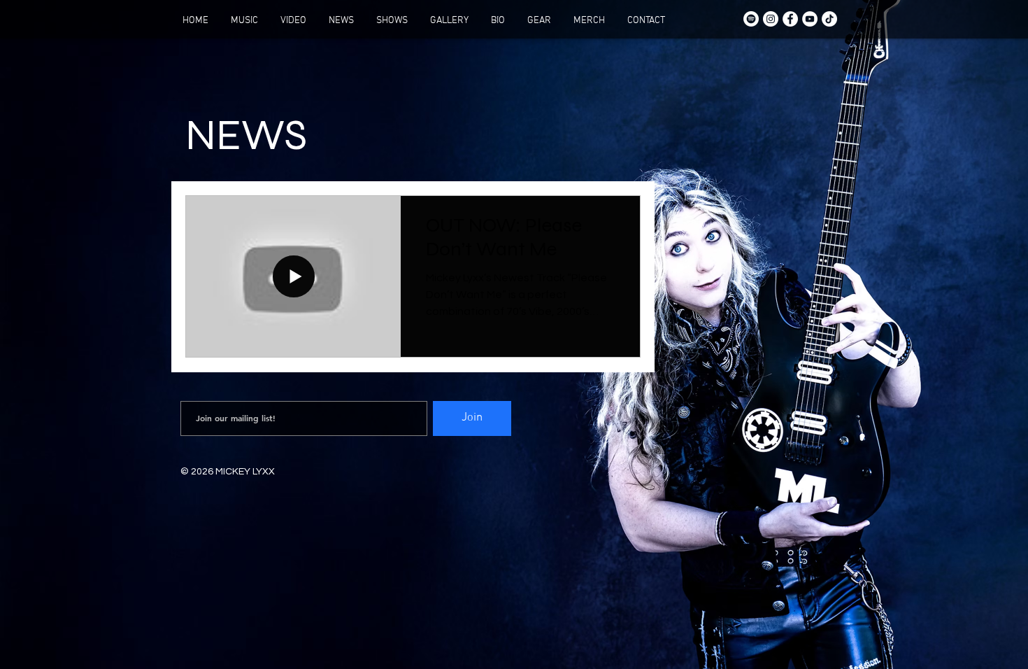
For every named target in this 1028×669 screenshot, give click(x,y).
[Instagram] (770, 19)
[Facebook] (790, 19)
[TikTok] (829, 19)
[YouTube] (810, 19)
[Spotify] (751, 19)
